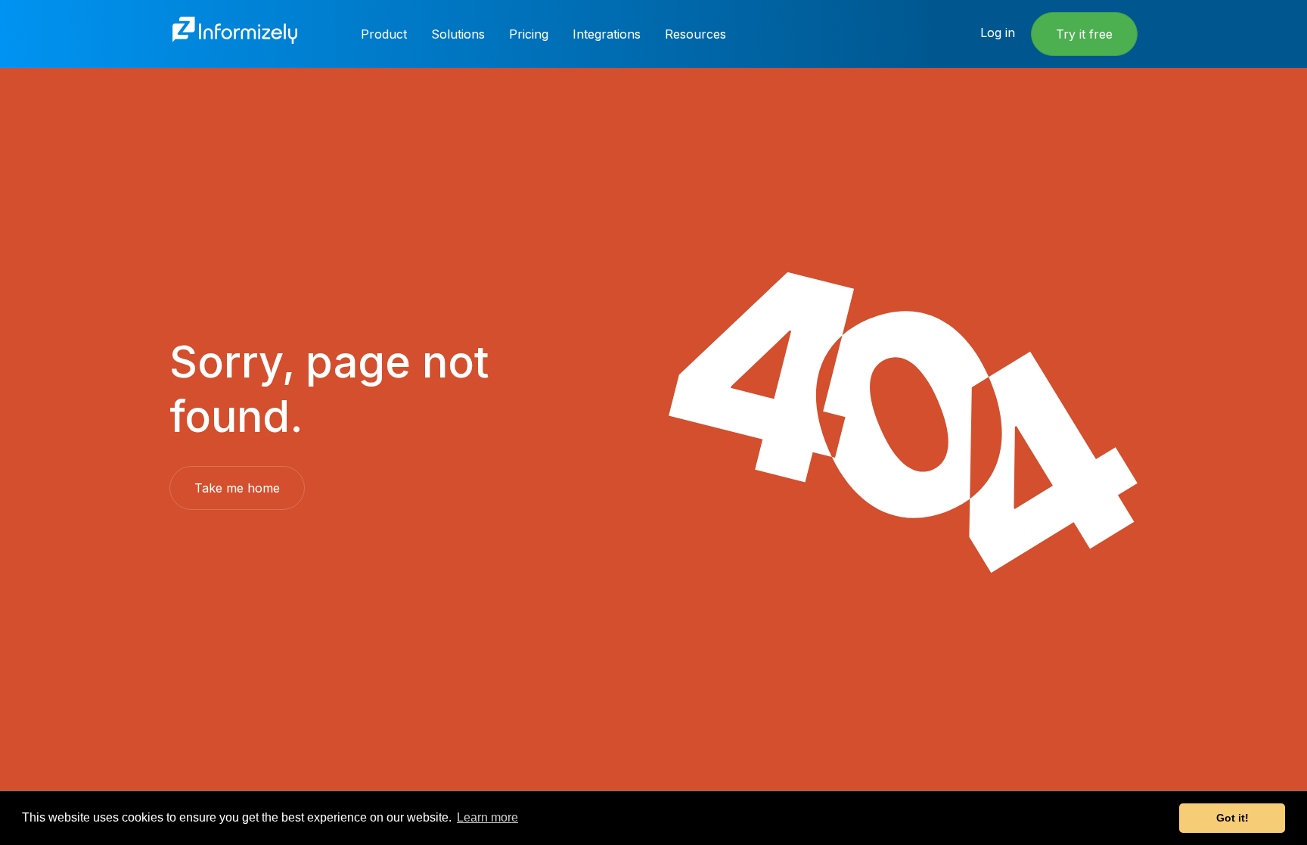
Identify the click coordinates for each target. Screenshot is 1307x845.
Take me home (237, 488)
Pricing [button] (528, 34)
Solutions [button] (458, 34)
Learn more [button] (487, 817)
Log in (997, 32)
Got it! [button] (1232, 818)
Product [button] (384, 34)
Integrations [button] (607, 34)
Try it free (1084, 34)
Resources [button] (695, 34)
